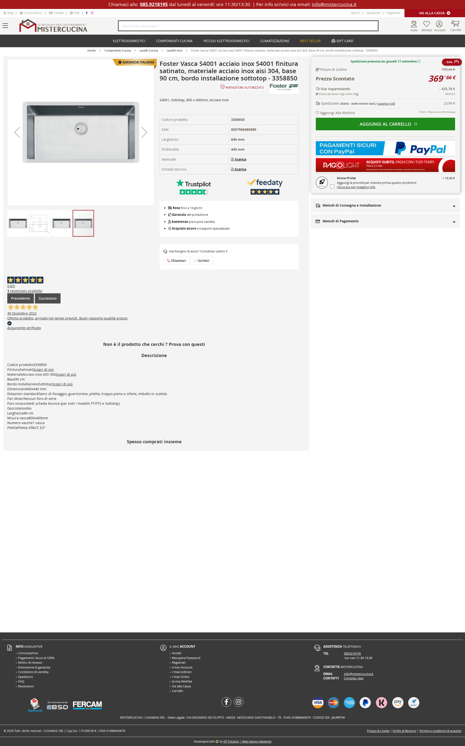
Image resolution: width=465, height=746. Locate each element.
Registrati (179, 662)
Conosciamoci (33, 13)
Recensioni (26, 686)
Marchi (355, 13)
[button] (17, 132)
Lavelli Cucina (149, 50)
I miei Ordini (180, 677)
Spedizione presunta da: (384, 61)
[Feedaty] (265, 186)
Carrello (177, 691)
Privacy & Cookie (378, 731)
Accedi (176, 653)
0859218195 (352, 653)
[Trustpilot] (193, 186)
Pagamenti (393, 13)
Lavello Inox (174, 50)
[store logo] (67, 25)
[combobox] (248, 25)
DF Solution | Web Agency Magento (247, 741)
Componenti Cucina (117, 50)
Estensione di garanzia (34, 667)
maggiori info (386, 103)
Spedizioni (373, 13)
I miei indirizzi (181, 672)
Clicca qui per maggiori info (356, 187)
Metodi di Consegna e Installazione (351, 205)
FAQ (76, 13)
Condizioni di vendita (33, 672)
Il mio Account (182, 667)
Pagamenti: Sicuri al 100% (36, 658)
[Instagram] (93, 13)
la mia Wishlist (182, 681)
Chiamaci (178, 260)
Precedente (20, 298)
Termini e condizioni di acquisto (440, 731)
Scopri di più (43, 369)
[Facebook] (87, 13)
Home (91, 50)
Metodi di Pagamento (340, 221)
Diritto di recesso (30, 662)
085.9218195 (154, 4)
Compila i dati (354, 678)
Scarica (240, 159)
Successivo (48, 298)
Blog (10, 13)
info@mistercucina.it (334, 4)
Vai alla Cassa (432, 13)
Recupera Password (186, 658)
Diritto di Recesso (404, 731)
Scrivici (203, 260)
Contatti (59, 13)
